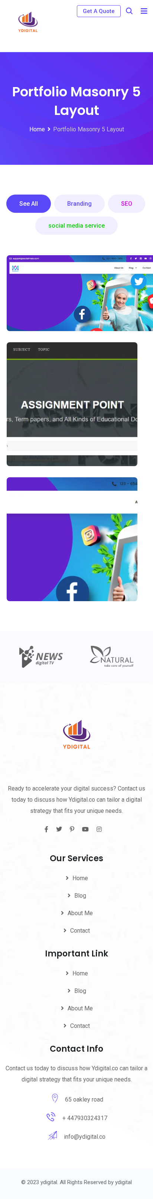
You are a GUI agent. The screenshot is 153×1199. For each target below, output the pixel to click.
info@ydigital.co (84, 1136)
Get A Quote (99, 11)
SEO (126, 203)
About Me (80, 913)
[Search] (129, 11)
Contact (80, 930)
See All (28, 203)
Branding (79, 203)
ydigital (123, 1182)
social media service (76, 225)
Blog (80, 895)
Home (80, 878)
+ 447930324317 (84, 1118)
